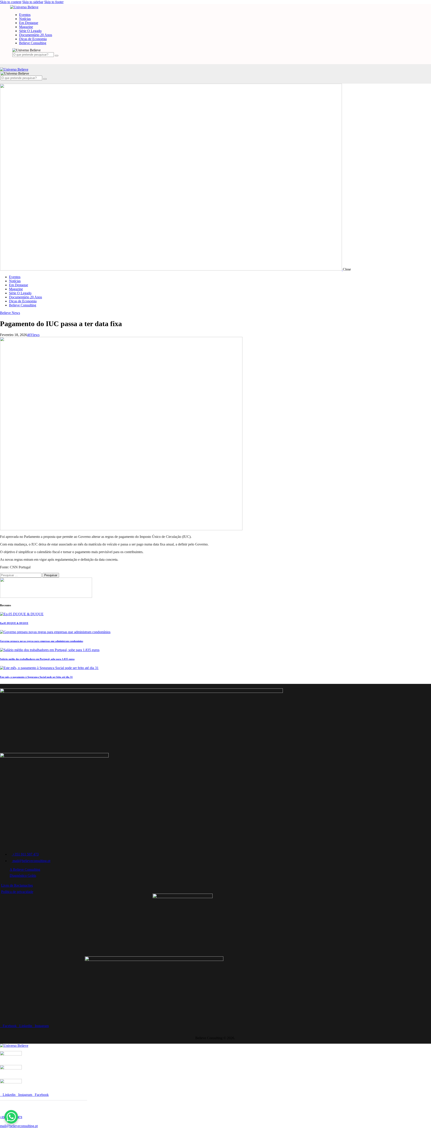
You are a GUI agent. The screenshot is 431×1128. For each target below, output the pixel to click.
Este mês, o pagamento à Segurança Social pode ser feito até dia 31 (36, 677)
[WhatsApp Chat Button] (11, 1117)
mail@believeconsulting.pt (19, 1126)
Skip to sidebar (32, 2)
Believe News (10, 313)
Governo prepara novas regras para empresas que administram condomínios (41, 641)
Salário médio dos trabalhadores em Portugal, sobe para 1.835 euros (37, 659)
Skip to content (10, 2)
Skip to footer (54, 2)
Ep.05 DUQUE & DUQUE (14, 623)
